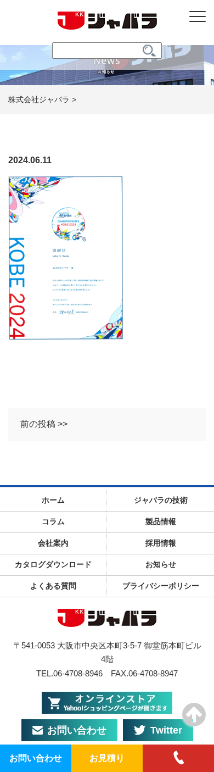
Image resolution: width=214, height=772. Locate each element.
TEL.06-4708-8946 (69, 673)
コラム (53, 521)
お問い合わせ (76, 730)
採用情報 (160, 542)
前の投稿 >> (43, 424)
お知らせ (160, 564)
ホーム (53, 500)
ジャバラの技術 (161, 500)
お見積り (107, 758)
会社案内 (53, 542)
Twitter (166, 730)
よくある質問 (53, 585)
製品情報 (160, 521)
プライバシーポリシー (160, 585)
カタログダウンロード (53, 564)
